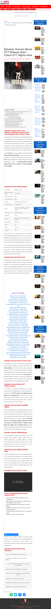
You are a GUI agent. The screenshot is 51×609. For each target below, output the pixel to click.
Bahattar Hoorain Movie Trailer (12, 125)
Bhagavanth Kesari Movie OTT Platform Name (19, 314)
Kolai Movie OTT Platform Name (19, 347)
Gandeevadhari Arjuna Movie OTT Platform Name (19, 344)
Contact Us (14, 606)
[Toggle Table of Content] (29, 110)
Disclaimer (25, 606)
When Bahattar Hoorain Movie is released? (16, 569)
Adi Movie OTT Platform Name (19, 297)
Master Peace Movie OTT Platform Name (19, 325)
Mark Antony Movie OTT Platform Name (19, 332)
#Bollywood (3, 9)
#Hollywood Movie (9, 9)
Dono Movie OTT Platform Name (19, 296)
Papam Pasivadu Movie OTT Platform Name (19, 342)
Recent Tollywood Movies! (40, 144)
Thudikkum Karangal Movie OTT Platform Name (19, 354)
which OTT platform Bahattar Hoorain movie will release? (18, 564)
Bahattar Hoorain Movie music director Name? (17, 582)
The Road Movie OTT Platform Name (19, 315)
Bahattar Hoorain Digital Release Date (14, 124)
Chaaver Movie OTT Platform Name (19, 309)
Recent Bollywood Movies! (40, 269)
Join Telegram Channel (12, 534)
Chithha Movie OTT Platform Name (19, 299)
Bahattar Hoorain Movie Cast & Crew (13, 118)
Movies (9, 22)
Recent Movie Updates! (40, 22)
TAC (38, 606)
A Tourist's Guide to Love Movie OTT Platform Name (19, 352)
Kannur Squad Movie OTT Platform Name (19, 301)
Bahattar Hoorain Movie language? (15, 578)
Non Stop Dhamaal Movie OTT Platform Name (19, 349)
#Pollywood (27, 9)
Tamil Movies (35, 6)
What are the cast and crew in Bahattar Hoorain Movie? (18, 574)
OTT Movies (9, 6)
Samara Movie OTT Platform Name (19, 302)
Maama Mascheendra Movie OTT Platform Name (19, 327)
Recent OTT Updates (16, 117)
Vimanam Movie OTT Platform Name (19, 350)
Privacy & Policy (32, 606)
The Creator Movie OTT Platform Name (19, 310)
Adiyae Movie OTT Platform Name (19, 320)
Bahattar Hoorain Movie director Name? (16, 586)
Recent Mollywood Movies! (40, 210)
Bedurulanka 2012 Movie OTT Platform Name (19, 345)
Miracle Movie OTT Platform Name (19, 355)
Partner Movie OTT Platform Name (19, 322)
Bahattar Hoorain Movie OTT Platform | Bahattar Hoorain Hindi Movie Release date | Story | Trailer (18, 112)
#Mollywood (22, 9)
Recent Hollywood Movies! (40, 329)
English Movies (43, 6)
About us (20, 606)
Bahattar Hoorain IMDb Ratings (12, 122)
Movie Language (26, 6)
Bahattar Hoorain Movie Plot (12, 115)
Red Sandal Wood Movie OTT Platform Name (19, 330)
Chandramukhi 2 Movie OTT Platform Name (19, 329)
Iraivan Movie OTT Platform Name (19, 317)
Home (2, 6)
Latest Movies (17, 6)
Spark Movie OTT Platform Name (19, 307)
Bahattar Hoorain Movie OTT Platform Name (15, 119)
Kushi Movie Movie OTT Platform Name (19, 337)
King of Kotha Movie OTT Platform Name (19, 324)
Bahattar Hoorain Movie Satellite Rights (14, 121)
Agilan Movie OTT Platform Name (19, 357)
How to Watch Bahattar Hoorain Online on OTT (16, 126)
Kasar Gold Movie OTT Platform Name (19, 334)
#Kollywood (16, 9)
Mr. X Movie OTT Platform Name (19, 339)
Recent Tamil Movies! (40, 80)
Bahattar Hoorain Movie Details (12, 114)
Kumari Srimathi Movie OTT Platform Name (19, 340)
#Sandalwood (33, 9)
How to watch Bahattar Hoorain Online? (16, 554)
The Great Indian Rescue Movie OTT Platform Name (19, 335)
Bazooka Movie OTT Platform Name (19, 312)
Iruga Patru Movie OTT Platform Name (19, 319)
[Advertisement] (18, 38)
